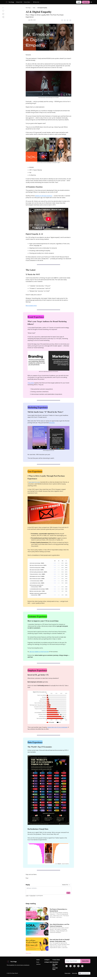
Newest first (65, 884)
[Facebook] (78, 966)
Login (78, 2)
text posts (52, 422)
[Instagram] (82, 966)
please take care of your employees (57, 727)
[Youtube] (74, 966)
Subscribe (85, 2)
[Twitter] (66, 966)
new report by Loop (34, 482)
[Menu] (91, 2)
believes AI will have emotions (43, 196)
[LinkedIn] (70, 966)
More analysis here (31, 305)
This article (31, 383)
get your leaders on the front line (39, 651)
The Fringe (28, 7)
